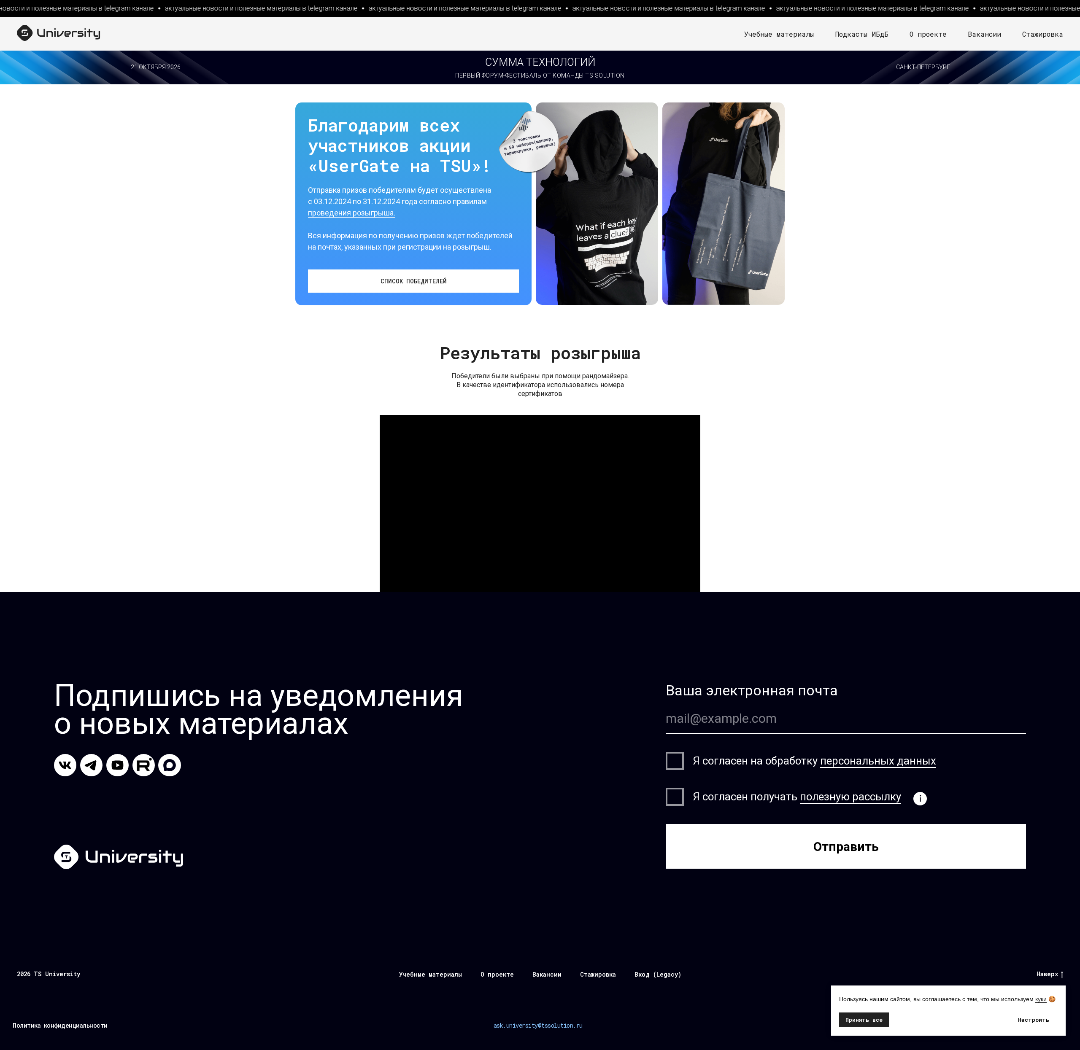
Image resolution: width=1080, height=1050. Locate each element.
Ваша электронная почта (752, 690)
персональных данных (878, 760)
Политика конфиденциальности (60, 1025)
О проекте (928, 34)
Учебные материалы (779, 34)
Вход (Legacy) (657, 974)
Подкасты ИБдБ (861, 34)
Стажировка (1042, 34)
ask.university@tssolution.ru (538, 1025)
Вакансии (984, 34)
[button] (413, 281)
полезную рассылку (850, 796)
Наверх (1047, 974)
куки (1041, 999)
